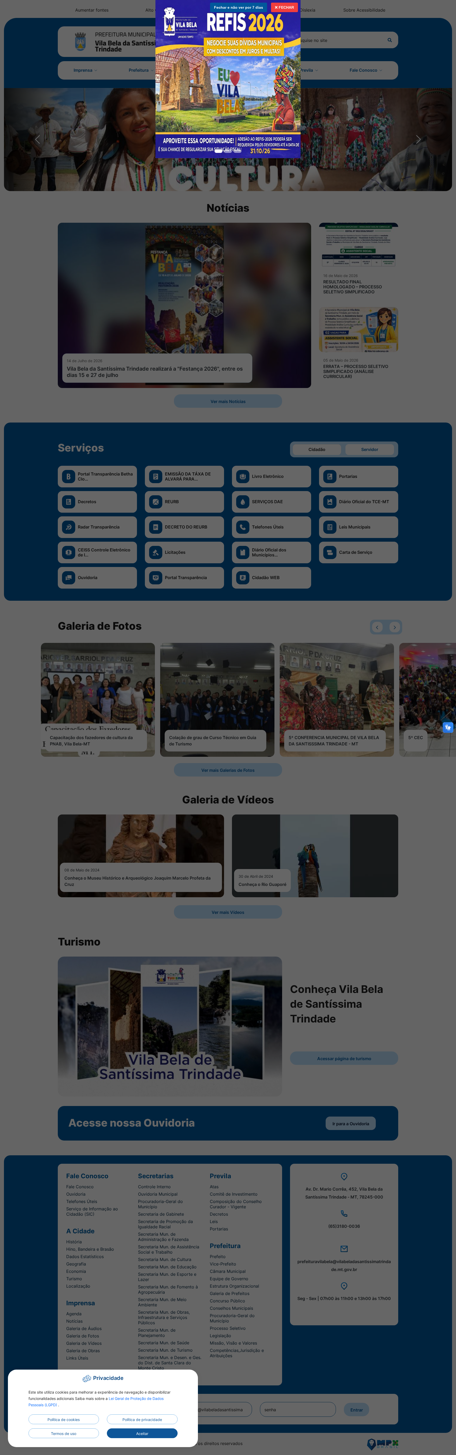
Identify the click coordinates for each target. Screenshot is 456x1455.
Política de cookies (64, 1419)
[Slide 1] (228, 151)
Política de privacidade (142, 1419)
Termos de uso (63, 1433)
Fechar (286, 7)
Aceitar (142, 1433)
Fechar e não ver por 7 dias (238, 7)
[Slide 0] (218, 151)
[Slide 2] (237, 151)
